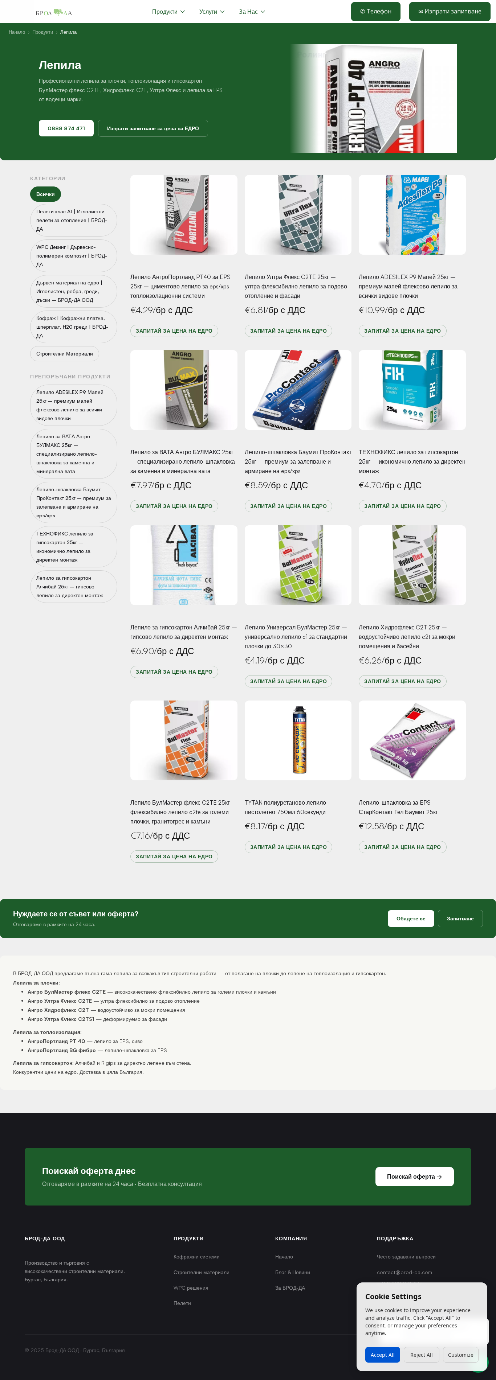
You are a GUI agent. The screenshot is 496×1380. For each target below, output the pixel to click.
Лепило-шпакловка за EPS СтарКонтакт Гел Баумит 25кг (398, 807)
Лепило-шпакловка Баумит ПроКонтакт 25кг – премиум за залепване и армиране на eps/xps (298, 461)
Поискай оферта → (414, 1176)
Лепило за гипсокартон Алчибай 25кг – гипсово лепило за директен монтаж (183, 632)
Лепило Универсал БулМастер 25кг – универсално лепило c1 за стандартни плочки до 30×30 (296, 637)
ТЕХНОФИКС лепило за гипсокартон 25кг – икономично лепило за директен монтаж (412, 461)
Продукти (42, 32)
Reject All (421, 1354)
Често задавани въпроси (406, 1256)
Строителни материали (201, 1272)
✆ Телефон (375, 11)
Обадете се (411, 918)
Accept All (383, 1354)
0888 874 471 (66, 128)
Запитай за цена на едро (174, 331)
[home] (53, 12)
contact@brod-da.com (404, 1272)
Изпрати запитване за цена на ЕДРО (153, 128)
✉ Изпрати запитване (449, 11)
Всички (45, 194)
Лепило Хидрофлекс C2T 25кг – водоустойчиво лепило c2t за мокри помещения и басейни (407, 637)
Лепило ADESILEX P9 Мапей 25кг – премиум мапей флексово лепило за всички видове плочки (408, 286)
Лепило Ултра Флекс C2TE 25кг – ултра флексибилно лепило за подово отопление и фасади (296, 286)
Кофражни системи (197, 1256)
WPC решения (191, 1288)
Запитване (460, 918)
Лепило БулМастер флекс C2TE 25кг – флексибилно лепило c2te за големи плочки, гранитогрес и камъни (183, 812)
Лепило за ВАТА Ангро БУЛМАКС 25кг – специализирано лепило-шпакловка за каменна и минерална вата (182, 461)
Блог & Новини (292, 1272)
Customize (460, 1354)
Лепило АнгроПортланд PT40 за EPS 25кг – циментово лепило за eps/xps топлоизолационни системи (180, 286)
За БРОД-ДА (290, 1288)
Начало (17, 32)
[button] (212, 11)
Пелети (182, 1303)
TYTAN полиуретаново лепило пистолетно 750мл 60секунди (285, 807)
